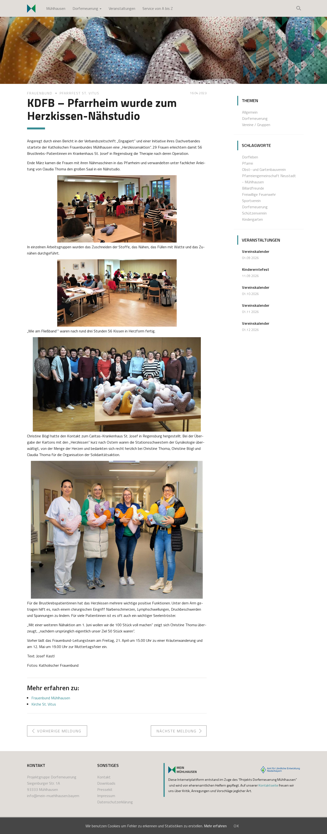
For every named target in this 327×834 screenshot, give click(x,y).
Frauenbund (39, 93)
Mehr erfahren (215, 826)
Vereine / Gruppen (256, 124)
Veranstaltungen (122, 8)
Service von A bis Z (157, 8)
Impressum (106, 796)
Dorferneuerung (86, 8)
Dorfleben (250, 157)
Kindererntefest (255, 269)
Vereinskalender (255, 251)
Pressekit (105, 789)
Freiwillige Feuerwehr (259, 194)
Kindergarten (252, 219)
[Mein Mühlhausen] (182, 769)
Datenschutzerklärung (115, 802)
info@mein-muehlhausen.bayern (53, 796)
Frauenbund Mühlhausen (50, 698)
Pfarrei (247, 163)
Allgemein (250, 112)
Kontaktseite (268, 785)
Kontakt (104, 777)
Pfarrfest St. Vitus (79, 93)
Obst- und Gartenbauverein (264, 169)
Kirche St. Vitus (43, 704)
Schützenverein (254, 213)
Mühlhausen (55, 8)
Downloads (106, 783)
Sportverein (251, 200)
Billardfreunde (253, 188)
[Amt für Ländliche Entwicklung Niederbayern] (280, 769)
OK (236, 826)
